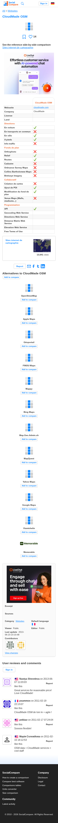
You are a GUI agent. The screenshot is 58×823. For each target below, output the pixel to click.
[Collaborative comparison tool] (10, 3)
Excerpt (9, 606)
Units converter (9, 789)
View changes (11, 653)
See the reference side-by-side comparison (26, 45)
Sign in (43, 3)
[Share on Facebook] (34, 266)
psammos (24, 701)
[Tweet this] (38, 266)
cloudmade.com (41, 107)
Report (19, 266)
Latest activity (8, 804)
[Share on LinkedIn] (43, 266)
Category (9, 621)
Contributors (11, 638)
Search (22, 3)
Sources (9, 613)
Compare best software (13, 781)
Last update (11, 632)
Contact (41, 785)
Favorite (24, 37)
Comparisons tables (11, 785)
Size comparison (10, 793)
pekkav (23, 720)
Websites (13, 11)
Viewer (8, 628)
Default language (40, 621)
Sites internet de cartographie (17, 47)
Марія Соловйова (29, 736)
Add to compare (11, 277)
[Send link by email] (29, 266)
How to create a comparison (15, 777)
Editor (34, 628)
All (3, 11)
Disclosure (43, 777)
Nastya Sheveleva (29, 679)
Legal (40, 781)
